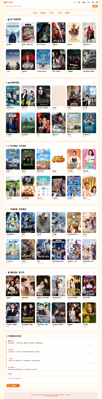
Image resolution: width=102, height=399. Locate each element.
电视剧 (83, 2)
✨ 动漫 (59, 12)
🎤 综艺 (51, 12)
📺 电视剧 (43, 12)
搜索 (95, 6)
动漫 (93, 2)
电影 (79, 2)
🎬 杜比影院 (8, 2)
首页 (75, 2)
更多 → (94, 19)
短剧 (97, 2)
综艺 (88, 2)
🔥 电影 (34, 12)
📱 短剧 (67, 12)
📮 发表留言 (13, 385)
